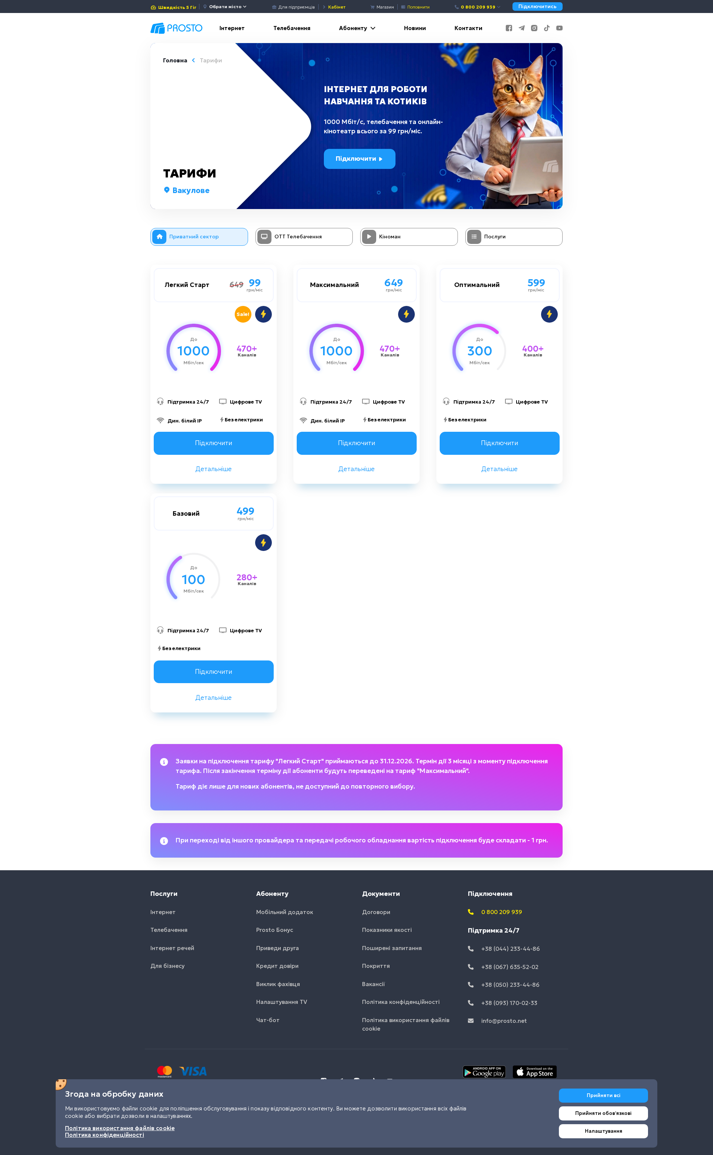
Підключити (357, 158)
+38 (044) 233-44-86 (510, 948)
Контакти (468, 28)
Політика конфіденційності (401, 1001)
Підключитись (537, 6)
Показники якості (387, 929)
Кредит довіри (277, 965)
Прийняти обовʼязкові (603, 1113)
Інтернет (232, 28)
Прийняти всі (604, 1095)
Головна (175, 60)
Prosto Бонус (274, 929)
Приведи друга (277, 948)
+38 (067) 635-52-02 (509, 966)
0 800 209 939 (478, 7)
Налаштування (603, 1131)
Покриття (376, 965)
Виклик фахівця (278, 984)
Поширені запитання (392, 948)
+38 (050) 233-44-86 (510, 984)
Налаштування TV (281, 1001)
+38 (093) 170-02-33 (508, 1002)
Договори (376, 912)
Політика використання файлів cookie (405, 1024)
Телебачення (291, 28)
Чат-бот (268, 1020)
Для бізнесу (167, 965)
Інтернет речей (172, 948)
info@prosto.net (503, 1020)
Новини (415, 28)
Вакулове (189, 190)
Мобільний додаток (284, 912)
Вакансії (373, 984)
